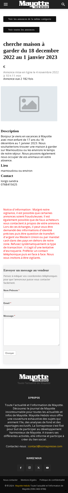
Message (9, 316)
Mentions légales (28, 480)
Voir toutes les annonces (21, 30)
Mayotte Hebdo (22, 485)
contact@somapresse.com (45, 446)
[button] (5, 4)
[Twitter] (31, 200)
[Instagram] (29, 467)
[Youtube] (47, 468)
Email (7, 303)
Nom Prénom (11, 290)
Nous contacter (10, 480)
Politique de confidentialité (52, 480)
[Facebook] (23, 200)
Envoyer (9, 353)
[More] (39, 200)
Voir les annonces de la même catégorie (29, 19)
